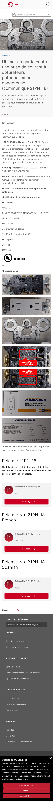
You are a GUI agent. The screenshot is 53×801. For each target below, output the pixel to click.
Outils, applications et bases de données (23, 673)
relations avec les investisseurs (19, 742)
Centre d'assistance (14, 667)
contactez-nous (12, 698)
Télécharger (26, 501)
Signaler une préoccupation (17, 679)
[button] (3, 4)
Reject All (26, 791)
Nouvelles (10, 730)
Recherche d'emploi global (17, 647)
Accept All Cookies (26, 796)
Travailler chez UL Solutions (17, 641)
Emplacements (12, 710)
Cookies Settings (26, 785)
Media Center (11, 736)
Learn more (23, 779)
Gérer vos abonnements (16, 704)
